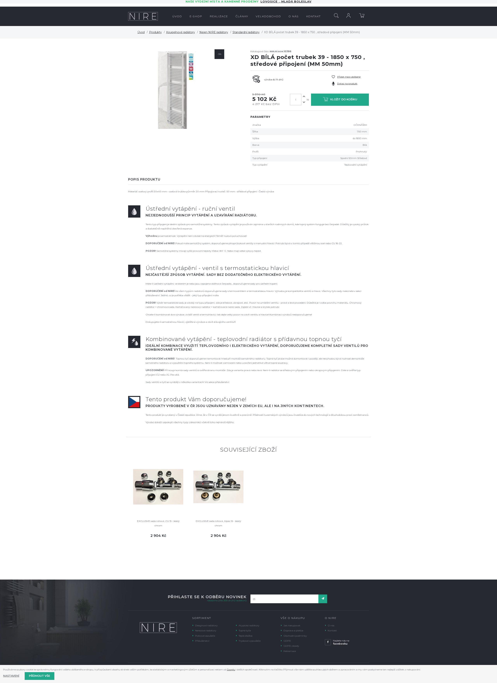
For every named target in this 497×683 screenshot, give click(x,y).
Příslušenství (202, 640)
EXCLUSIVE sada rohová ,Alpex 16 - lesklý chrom (218, 523)
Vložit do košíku (343, 99)
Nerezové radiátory (205, 630)
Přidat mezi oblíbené (349, 76)
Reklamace (289, 651)
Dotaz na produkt (347, 83)
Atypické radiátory (249, 625)
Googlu (231, 669)
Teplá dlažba (245, 635)
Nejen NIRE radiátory (213, 32)
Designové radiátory (206, 625)
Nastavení (11, 676)
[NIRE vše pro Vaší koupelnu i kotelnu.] (143, 16)
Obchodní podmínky (295, 635)
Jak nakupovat (291, 625)
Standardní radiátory (246, 32)
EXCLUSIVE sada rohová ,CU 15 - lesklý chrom (158, 523)
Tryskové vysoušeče (250, 640)
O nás (331, 625)
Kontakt (332, 630)
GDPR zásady (291, 645)
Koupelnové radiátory (180, 32)
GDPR (287, 640)
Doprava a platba (293, 630)
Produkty (155, 32)
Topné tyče (245, 630)
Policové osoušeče (205, 635)
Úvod (141, 32)
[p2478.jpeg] (177, 90)
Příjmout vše (39, 676)
